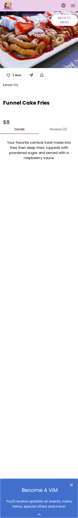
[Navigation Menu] (73, 5)
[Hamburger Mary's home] (20, 5)
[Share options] (31, 75)
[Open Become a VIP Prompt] (39, 514)
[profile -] (63, 5)
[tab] (19, 129)
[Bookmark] (42, 75)
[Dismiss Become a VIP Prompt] (71, 485)
